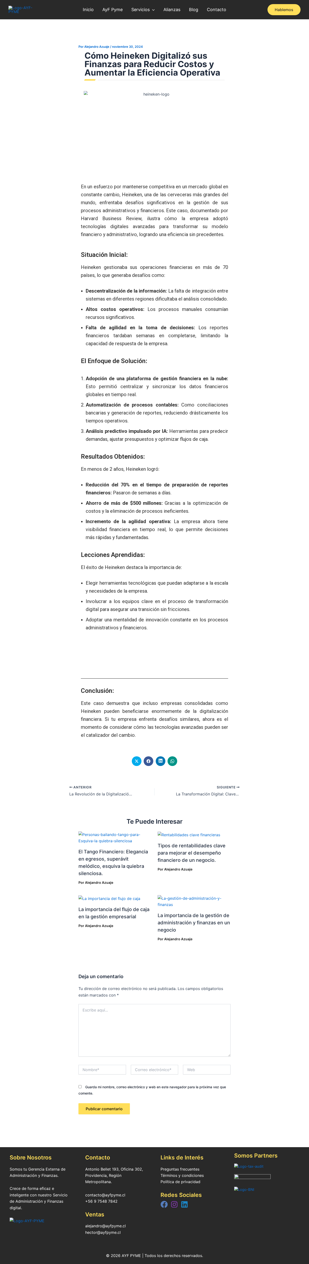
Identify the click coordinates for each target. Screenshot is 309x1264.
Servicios (140, 9)
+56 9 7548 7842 (101, 1201)
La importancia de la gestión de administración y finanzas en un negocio (194, 923)
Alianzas (171, 9)
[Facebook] (164, 1204)
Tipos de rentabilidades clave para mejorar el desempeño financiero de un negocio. (191, 853)
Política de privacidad (180, 1181)
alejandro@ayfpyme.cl (105, 1225)
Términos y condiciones (182, 1175)
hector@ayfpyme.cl (103, 1232)
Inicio (88, 9)
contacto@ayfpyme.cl (105, 1195)
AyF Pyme (112, 9)
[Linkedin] (184, 1204)
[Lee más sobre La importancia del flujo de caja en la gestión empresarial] (109, 898)
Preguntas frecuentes (180, 1169)
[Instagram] (174, 1204)
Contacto (216, 9)
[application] (152, 9)
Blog (193, 9)
